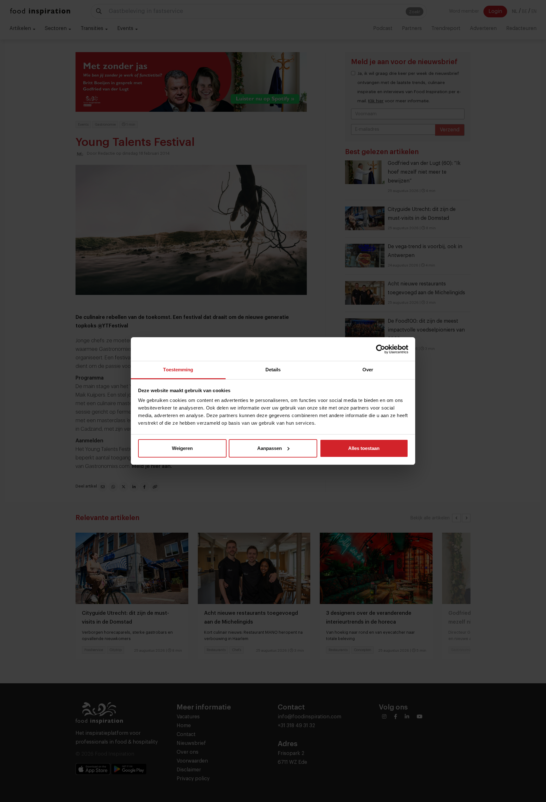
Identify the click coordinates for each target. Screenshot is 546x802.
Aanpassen (269, 448)
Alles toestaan (363, 448)
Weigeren (182, 448)
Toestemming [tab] (178, 369)
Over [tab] (367, 369)
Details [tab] (273, 369)
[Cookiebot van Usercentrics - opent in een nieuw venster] (380, 349)
